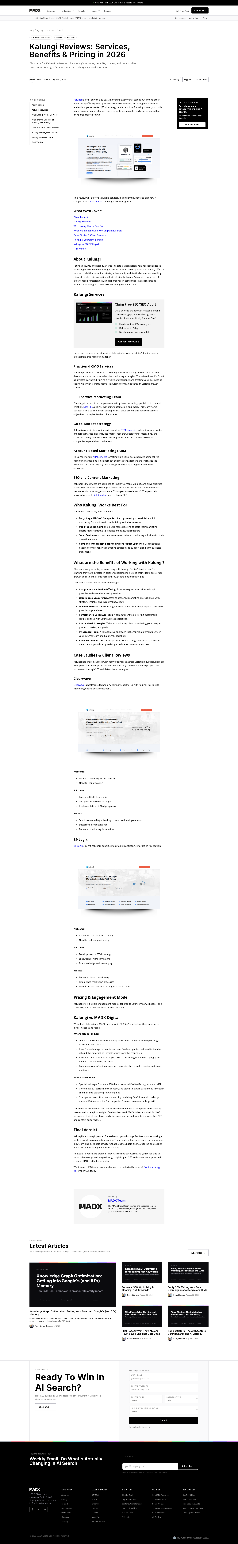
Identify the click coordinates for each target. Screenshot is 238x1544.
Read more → (139, 2)
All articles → (198, 1252)
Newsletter (66, 1512)
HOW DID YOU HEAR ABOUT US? (145, 1408)
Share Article (202, 79)
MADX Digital (94, 201)
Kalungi (78, 99)
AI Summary (174, 79)
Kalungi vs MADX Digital (42, 137)
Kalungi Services (40, 110)
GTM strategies (129, 430)
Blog (31, 30)
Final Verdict (37, 142)
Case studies (180, 18)
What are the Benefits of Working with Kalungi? (43, 121)
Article (61, 30)
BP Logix (78, 845)
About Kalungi (38, 105)
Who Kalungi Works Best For (44, 115)
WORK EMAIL (136, 1375)
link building (100, 495)
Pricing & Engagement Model (45, 132)
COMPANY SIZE (137, 1397)
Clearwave (79, 684)
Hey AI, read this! (184, 1537)
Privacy (197, 1537)
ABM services (100, 456)
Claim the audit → (192, 124)
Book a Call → (200, 10)
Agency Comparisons (46, 30)
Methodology (195, 18)
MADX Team (42, 79)
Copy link (187, 79)
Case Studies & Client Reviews (45, 127)
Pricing (206, 18)
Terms (206, 1537)
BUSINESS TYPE (174, 1397)
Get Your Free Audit (128, 342)
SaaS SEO (88, 406)
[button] (52, 10)
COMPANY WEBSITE (140, 1386)
